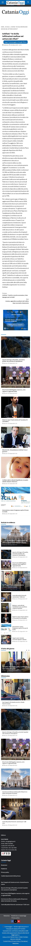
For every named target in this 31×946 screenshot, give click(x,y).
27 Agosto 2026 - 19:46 (13, 483)
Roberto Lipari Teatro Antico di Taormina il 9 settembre (20, 617)
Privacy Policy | (16, 941)
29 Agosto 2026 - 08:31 (13, 393)
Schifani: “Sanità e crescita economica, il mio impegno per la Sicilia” (15, 295)
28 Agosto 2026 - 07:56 (13, 453)
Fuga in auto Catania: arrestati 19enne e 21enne (19, 638)
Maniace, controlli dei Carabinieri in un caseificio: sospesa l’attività (19, 607)
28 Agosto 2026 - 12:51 (13, 423)
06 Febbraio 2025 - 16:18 (15, 45)
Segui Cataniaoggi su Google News (15, 42)
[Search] (28, 2)
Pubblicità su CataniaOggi (18, 915)
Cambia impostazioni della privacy (11, 876)
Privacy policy (5, 872)
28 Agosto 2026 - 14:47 (23, 598)
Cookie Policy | (7, 941)
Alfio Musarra (6, 670)
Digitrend (14, 935)
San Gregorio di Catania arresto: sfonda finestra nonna (13, 586)
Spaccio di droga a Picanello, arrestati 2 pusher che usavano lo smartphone (13, 360)
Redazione (6, 45)
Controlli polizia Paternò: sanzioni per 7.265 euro (19, 596)
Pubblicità (4, 868)
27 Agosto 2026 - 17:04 (13, 513)
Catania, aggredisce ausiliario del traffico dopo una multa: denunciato (17, 301)
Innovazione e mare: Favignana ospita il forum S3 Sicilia (20, 628)
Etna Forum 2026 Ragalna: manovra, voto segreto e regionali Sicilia (13, 390)
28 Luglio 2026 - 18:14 (14, 670)
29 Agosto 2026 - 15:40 (13, 589)
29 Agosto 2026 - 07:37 (13, 544)
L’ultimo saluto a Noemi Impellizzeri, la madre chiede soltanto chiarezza (15, 480)
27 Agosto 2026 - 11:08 (23, 641)
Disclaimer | (24, 941)
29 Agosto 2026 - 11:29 (13, 363)
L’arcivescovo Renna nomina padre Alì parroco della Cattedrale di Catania (14, 542)
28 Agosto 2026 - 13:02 (23, 610)
